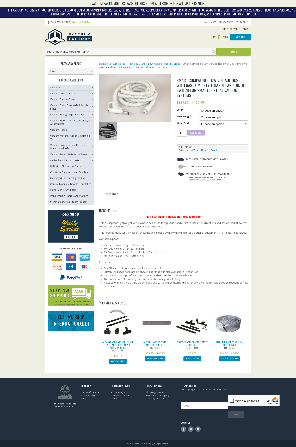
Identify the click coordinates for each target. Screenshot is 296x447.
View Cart (240, 37)
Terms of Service (90, 392)
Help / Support (231, 29)
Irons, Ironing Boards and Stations (69, 195)
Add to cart (196, 132)
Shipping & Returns (156, 392)
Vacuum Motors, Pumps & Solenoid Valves (70, 137)
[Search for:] (131, 52)
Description (111, 194)
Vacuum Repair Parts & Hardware (68, 154)
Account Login (118, 392)
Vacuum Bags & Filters (62, 99)
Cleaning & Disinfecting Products (68, 178)
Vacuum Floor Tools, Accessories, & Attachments (70, 122)
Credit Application (120, 395)
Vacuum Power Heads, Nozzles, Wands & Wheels (68, 146)
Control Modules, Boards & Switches (70, 184)
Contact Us (241, 22)
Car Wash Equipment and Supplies (69, 172)
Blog (245, 29)
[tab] (111, 194)
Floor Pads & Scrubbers (63, 189)
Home (205, 22)
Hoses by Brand (136, 63)
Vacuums (55, 87)
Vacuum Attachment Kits (64, 93)
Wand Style (183, 123)
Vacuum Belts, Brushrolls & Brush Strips (69, 107)
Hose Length (184, 116)
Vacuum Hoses (117, 63)
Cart (213, 22)
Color (180, 109)
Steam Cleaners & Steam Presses (69, 201)
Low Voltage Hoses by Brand (164, 63)
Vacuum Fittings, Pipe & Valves (67, 114)
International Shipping (157, 395)
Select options (155, 358)
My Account (226, 22)
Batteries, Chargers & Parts (65, 166)
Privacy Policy (88, 395)
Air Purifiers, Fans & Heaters (66, 160)
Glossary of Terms (155, 398)
